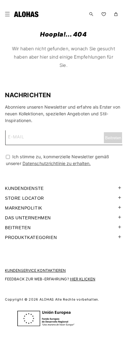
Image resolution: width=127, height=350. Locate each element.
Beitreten (18, 227)
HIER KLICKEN (82, 279)
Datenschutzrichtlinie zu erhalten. (57, 163)
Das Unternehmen (28, 217)
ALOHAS (46, 299)
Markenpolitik (23, 208)
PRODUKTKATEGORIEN (31, 237)
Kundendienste (24, 188)
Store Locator (24, 198)
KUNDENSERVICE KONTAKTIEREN (35, 270)
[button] (8, 14)
